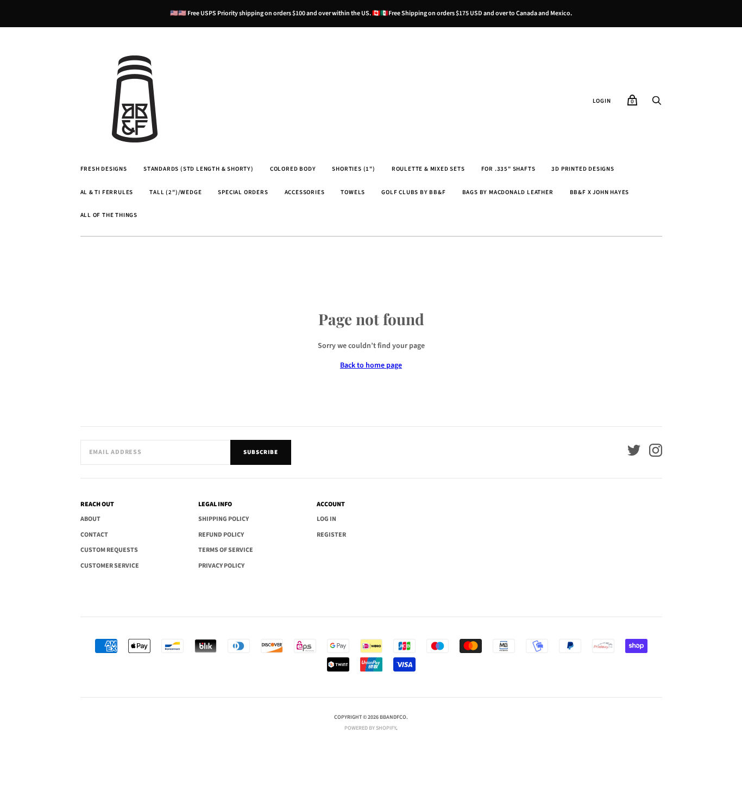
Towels (353, 192)
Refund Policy (221, 534)
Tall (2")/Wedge (175, 192)
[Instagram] (655, 452)
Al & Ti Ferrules (107, 192)
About (90, 519)
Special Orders (243, 192)
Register (331, 534)
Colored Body (293, 169)
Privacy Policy (221, 565)
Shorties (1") (353, 169)
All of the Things (109, 215)
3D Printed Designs (582, 169)
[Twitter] (633, 452)
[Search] (656, 103)
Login (602, 101)
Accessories (305, 192)
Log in (326, 519)
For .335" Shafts (508, 169)
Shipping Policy (223, 519)
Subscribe (260, 452)
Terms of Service (225, 550)
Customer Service (109, 565)
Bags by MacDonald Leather (508, 192)
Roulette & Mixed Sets (428, 169)
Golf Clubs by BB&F (413, 192)
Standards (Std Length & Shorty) (198, 169)
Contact (94, 534)
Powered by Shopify (370, 728)
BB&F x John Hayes (600, 192)
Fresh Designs (103, 169)
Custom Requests (109, 550)
